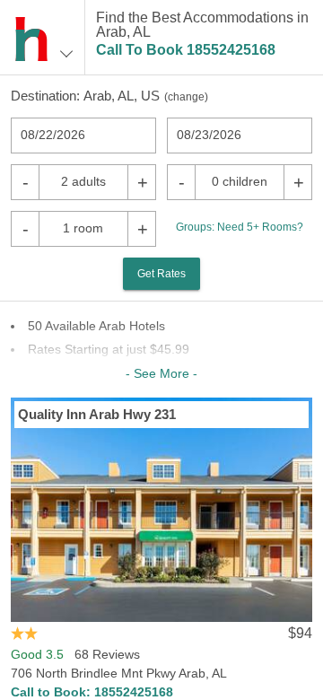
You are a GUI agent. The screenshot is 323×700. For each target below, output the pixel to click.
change (186, 97)
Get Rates (161, 273)
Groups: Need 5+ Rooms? (239, 227)
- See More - (161, 373)
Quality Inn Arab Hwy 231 (97, 414)
